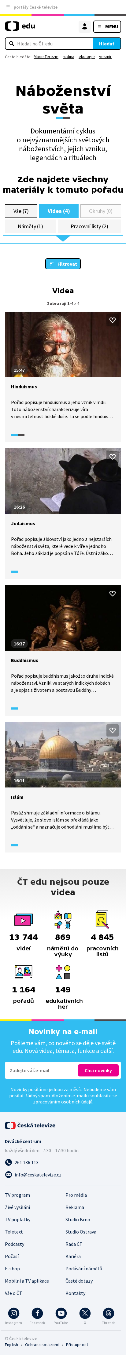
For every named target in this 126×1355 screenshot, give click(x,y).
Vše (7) (21, 210)
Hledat (106, 43)
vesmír (105, 56)
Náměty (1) (30, 226)
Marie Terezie (46, 56)
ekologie (87, 56)
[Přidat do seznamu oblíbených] (112, 320)
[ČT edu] (20, 29)
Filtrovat (67, 264)
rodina (68, 56)
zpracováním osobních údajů (62, 1102)
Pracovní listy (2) (89, 226)
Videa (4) (59, 210)
